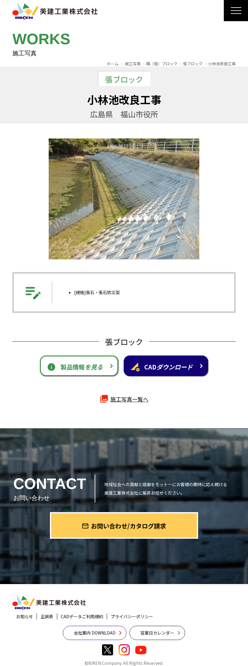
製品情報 (75, 367)
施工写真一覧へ (124, 398)
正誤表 (47, 616)
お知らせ (24, 616)
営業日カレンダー (157, 633)
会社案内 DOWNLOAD (95, 633)
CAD (162, 367)
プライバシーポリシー (132, 616)
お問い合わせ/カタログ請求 (124, 525)
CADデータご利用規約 (82, 616)
